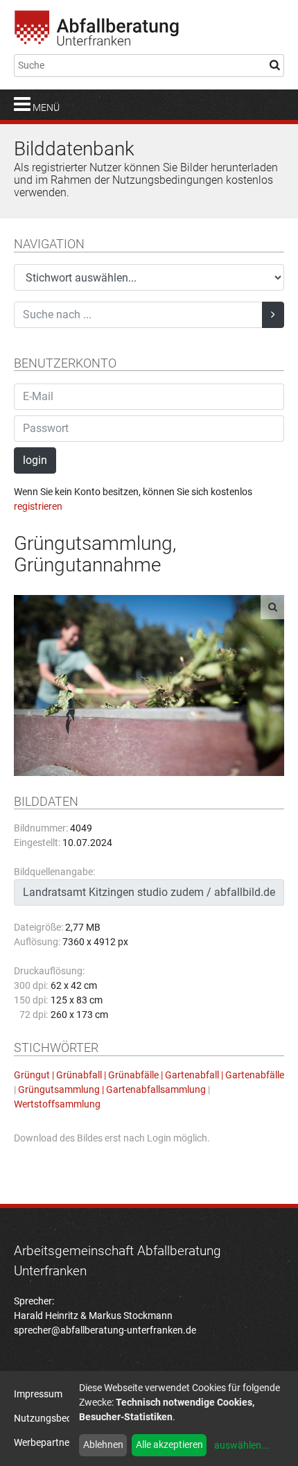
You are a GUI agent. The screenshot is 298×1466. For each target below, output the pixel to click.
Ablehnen (103, 1444)
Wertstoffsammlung (57, 1104)
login (35, 460)
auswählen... (242, 1445)
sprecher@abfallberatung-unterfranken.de (105, 1330)
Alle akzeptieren (169, 1444)
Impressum (38, 1393)
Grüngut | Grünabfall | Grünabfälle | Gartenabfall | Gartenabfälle (149, 1074)
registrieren (38, 506)
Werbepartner (43, 1442)
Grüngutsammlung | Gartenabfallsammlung (112, 1089)
